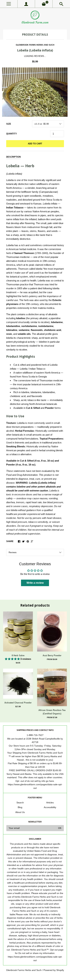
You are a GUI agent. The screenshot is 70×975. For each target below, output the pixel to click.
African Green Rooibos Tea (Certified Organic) (51, 712)
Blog (20, 807)
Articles (50, 802)
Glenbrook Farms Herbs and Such (35, 45)
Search (20, 802)
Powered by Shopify (53, 970)
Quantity (11, 133)
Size (8, 124)
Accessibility (50, 807)
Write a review (35, 582)
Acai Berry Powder (52, 655)
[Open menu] (8, 4)
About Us (20, 812)
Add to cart (35, 143)
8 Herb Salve (18, 655)
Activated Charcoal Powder (18, 702)
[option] (35, 92)
